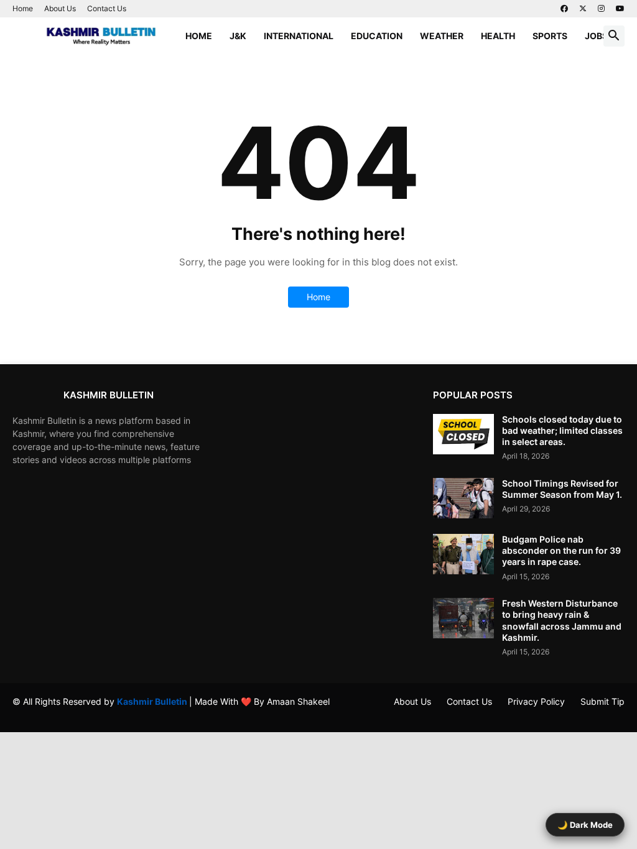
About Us (60, 8)
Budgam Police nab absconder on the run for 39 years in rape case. (561, 550)
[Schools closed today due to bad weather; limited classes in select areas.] (463, 434)
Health (498, 35)
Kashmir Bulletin (153, 701)
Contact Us (106, 8)
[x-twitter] (583, 8)
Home (22, 8)
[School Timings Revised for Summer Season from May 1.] (463, 498)
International (298, 35)
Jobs (596, 35)
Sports (549, 35)
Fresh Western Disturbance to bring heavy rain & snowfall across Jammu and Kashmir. (561, 620)
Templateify (19, 713)
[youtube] (620, 8)
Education (376, 35)
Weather (441, 35)
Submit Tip (602, 701)
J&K (238, 35)
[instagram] (601, 8)
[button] (614, 36)
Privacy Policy (536, 701)
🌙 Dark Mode (585, 825)
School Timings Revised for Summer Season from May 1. (562, 489)
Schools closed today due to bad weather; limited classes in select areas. (562, 430)
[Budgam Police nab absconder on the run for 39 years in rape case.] (463, 554)
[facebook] (564, 8)
